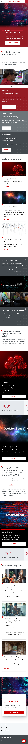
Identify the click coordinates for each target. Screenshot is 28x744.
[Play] (3, 288)
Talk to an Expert (12, 43)
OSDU (11, 485)
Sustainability (4, 727)
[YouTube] (5, 737)
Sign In (6, 128)
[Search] (26, 1)
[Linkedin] (2, 737)
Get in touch (14, 712)
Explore (6, 150)
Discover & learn (5, 730)
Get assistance (9, 107)
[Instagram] (8, 737)
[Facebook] (11, 737)
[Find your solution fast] (24, 741)
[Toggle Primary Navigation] (1, 1)
